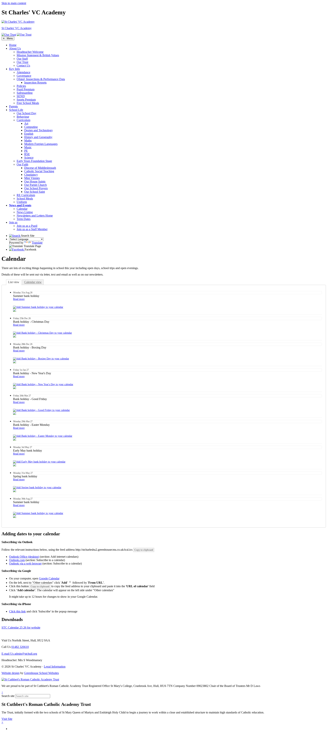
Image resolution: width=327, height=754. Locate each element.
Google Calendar (49, 578)
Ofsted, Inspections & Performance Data (41, 79)
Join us (13, 222)
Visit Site (7, 718)
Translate (37, 242)
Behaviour (23, 116)
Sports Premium (26, 99)
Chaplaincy (31, 174)
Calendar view (33, 282)
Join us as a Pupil (27, 225)
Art (26, 123)
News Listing (25, 212)
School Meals (25, 198)
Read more (19, 299)
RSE (27, 154)
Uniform (22, 202)
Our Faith (22, 164)
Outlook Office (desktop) (24, 556)
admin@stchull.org (19, 653)
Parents (13, 106)
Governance (24, 75)
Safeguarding (25, 92)
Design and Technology (38, 130)
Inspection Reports (35, 82)
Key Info (14, 68)
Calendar (22, 208)
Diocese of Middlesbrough (40, 167)
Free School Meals (28, 103)
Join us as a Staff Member (32, 229)
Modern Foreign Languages (41, 144)
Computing (31, 126)
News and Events (20, 205)
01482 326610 (20, 646)
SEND (21, 96)
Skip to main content (14, 3)
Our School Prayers (36, 188)
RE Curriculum (26, 195)
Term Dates (23, 219)
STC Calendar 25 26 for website (21, 627)
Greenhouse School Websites (41, 673)
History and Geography (38, 137)
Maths (28, 140)
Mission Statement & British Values (38, 55)
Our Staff (22, 58)
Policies (21, 86)
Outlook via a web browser (25, 563)
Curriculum (23, 120)
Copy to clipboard (143, 549)
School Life (16, 109)
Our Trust (22, 62)
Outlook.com (17, 560)
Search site (8, 696)
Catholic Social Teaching (39, 171)
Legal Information (54, 666)
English (28, 133)
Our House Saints (34, 181)
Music (28, 147)
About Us (15, 48)
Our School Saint (34, 191)
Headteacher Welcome (30, 51)
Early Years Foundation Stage (34, 161)
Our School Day (26, 113)
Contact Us (23, 65)
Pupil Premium (25, 89)
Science (28, 157)
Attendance (23, 72)
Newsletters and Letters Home (35, 215)
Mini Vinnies (32, 178)
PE (26, 150)
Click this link (17, 611)
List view (13, 282)
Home (12, 45)
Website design (10, 673)
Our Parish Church (35, 184)
